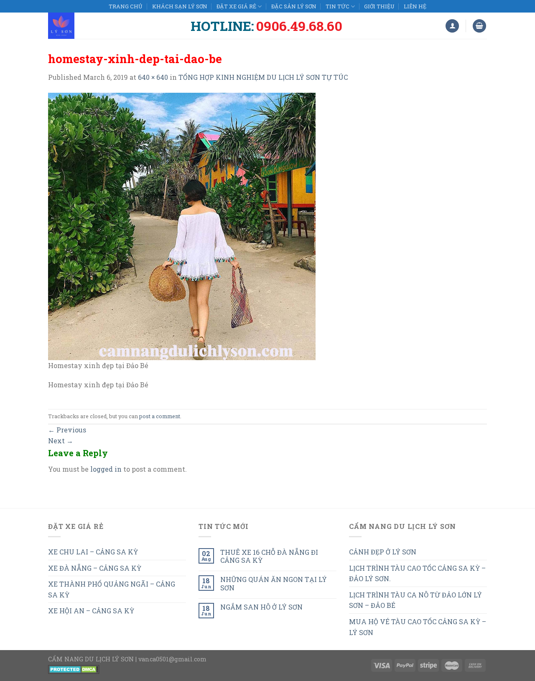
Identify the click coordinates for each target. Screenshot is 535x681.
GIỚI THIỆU (379, 6)
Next (60, 440)
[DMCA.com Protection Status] (73, 669)
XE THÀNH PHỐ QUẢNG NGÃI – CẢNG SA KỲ (111, 589)
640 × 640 (153, 77)
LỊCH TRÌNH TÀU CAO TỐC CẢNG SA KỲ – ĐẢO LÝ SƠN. (417, 573)
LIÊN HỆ (415, 6)
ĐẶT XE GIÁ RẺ (236, 6)
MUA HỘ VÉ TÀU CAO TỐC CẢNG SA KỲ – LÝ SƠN (417, 627)
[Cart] (479, 26)
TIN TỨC (337, 6)
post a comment (159, 416)
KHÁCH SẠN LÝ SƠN (179, 6)
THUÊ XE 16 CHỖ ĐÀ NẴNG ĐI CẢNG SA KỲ (269, 556)
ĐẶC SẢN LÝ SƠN (293, 6)
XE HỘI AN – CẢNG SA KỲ (91, 610)
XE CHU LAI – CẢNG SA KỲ (93, 551)
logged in (106, 469)
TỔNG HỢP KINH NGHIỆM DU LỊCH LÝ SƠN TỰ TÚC (263, 77)
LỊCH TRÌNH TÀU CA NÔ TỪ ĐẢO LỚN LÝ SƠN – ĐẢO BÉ (415, 600)
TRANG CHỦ (126, 6)
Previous (67, 429)
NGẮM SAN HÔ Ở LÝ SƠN (261, 607)
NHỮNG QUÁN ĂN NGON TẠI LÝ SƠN (273, 583)
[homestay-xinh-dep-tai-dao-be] (182, 225)
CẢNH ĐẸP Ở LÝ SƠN (382, 551)
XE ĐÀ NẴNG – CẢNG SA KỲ (94, 568)
